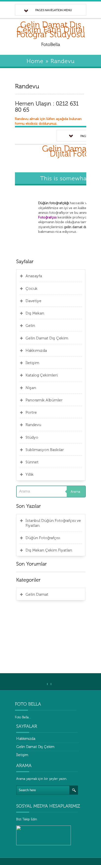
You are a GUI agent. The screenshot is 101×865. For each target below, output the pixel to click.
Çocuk (31, 288)
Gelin (30, 325)
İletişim (32, 362)
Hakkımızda (36, 350)
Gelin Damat (36, 594)
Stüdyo (31, 437)
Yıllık (29, 474)
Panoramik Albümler (44, 400)
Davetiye (33, 300)
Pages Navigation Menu (53, 10)
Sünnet (31, 462)
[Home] (34, 60)
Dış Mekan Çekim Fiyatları (48, 550)
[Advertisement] (50, 636)
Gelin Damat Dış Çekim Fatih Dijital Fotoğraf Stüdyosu (50, 29)
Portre (31, 412)
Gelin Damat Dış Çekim (46, 338)
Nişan (30, 387)
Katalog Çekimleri (41, 375)
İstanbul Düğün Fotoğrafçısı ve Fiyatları (53, 523)
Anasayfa (33, 276)
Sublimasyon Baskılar (44, 449)
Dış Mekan (34, 313)
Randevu (33, 424)
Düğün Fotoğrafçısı (42, 537)
